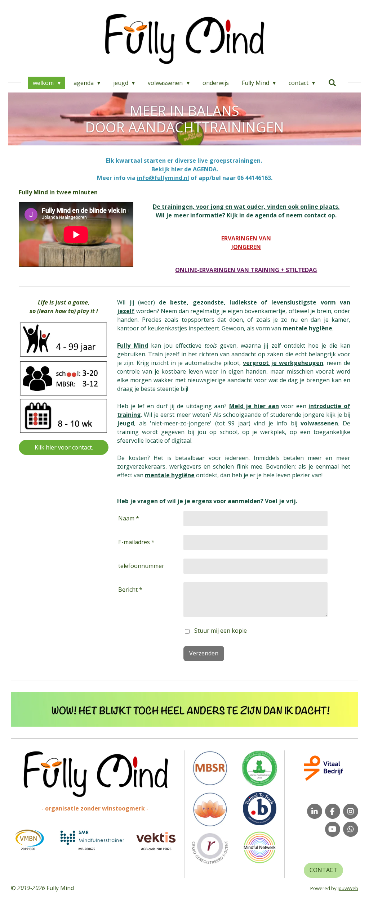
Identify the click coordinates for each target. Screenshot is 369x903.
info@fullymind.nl (163, 178)
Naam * (128, 518)
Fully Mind (132, 345)
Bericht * (130, 589)
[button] (351, 698)
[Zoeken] (332, 82)
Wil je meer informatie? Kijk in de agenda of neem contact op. (246, 215)
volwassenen (319, 423)
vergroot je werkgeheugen (283, 363)
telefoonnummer (141, 566)
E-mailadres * (136, 542)
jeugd (125, 423)
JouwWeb (348, 888)
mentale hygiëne (170, 475)
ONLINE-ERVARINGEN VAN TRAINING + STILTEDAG (246, 270)
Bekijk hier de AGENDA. (184, 169)
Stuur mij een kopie (220, 631)
